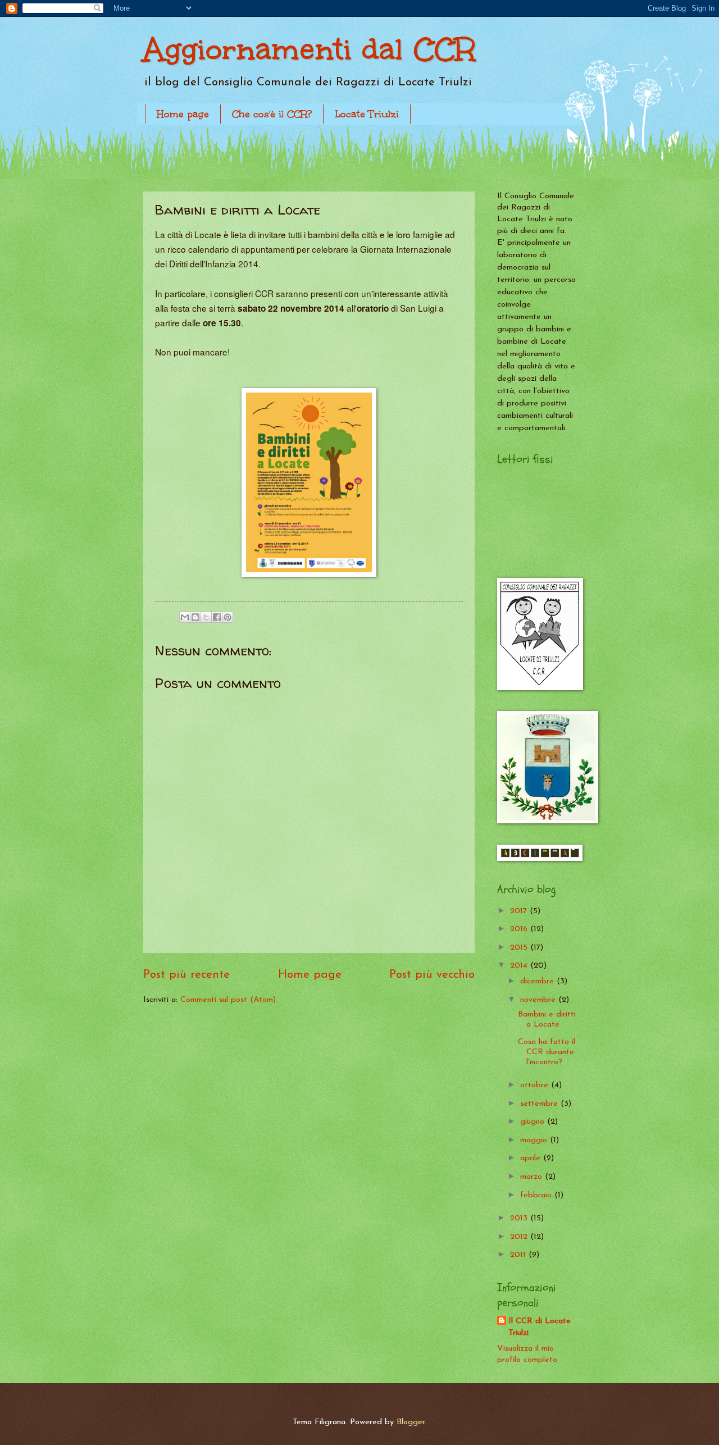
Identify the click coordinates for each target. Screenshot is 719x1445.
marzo (532, 1177)
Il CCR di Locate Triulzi (539, 1327)
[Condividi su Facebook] (216, 617)
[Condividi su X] (206, 617)
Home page (183, 114)
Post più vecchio (432, 975)
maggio (535, 1140)
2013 (520, 1218)
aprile (531, 1158)
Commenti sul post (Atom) (228, 1000)
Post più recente (186, 975)
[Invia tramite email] (184, 617)
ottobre (535, 1085)
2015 (520, 947)
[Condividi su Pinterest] (227, 617)
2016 (520, 929)
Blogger (411, 1422)
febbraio (537, 1195)
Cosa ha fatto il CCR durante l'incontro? (546, 1052)
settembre (540, 1104)
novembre (539, 1000)
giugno (533, 1122)
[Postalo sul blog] (195, 617)
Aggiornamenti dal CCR (309, 49)
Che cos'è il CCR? (272, 114)
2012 (520, 1237)
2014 (520, 965)
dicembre (538, 981)
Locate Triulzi (367, 114)
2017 (520, 911)
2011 (519, 1255)
